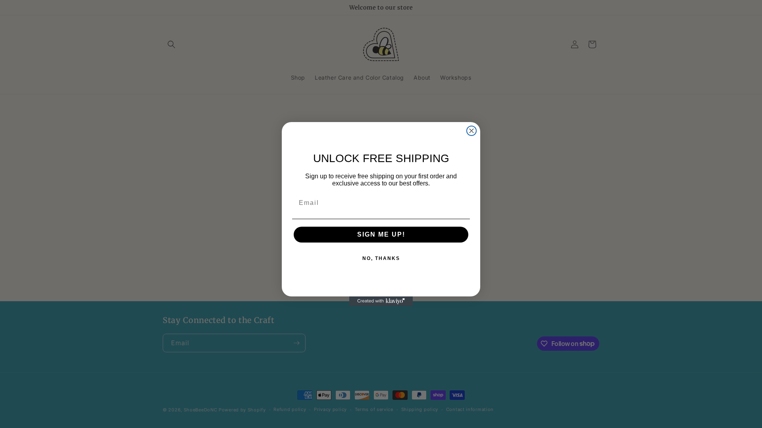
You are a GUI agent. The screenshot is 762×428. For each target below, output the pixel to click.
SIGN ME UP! (381, 234)
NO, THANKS (381, 258)
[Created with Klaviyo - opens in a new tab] (381, 301)
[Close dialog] (471, 131)
